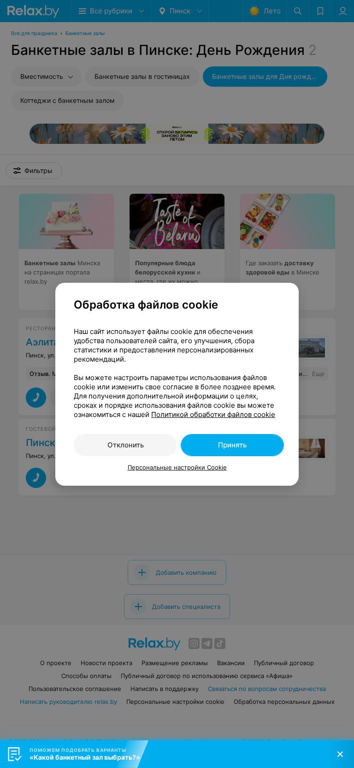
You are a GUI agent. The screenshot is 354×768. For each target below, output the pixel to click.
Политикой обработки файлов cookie (213, 414)
